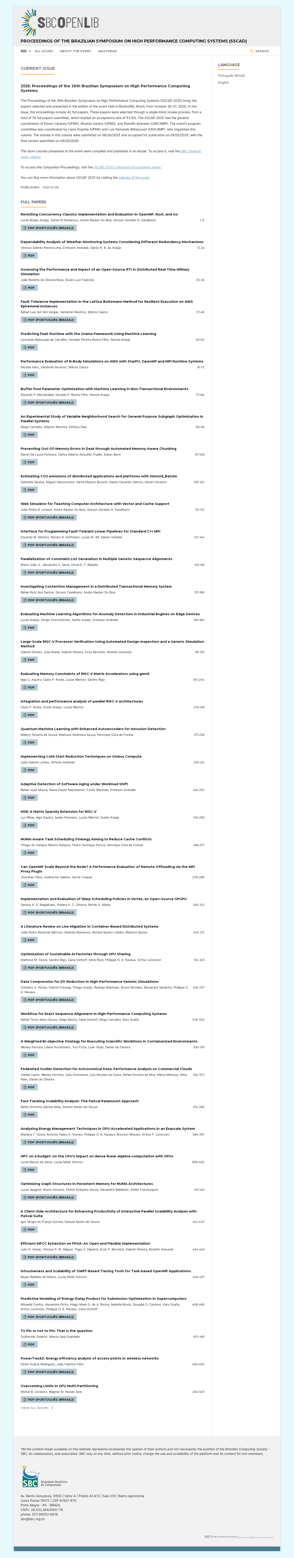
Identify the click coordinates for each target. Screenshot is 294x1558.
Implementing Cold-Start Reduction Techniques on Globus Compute (81, 756)
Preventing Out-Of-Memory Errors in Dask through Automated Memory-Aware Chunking (98, 449)
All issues (44, 51)
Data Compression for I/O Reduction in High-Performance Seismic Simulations (89, 982)
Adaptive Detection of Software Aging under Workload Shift (74, 784)
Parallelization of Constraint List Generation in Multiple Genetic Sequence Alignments (96, 559)
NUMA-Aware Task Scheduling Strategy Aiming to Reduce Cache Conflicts (86, 839)
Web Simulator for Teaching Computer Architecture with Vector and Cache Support (95, 504)
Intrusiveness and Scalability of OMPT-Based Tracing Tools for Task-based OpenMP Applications (106, 1271)
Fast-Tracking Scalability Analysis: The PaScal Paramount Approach (80, 1101)
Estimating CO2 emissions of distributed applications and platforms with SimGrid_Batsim (99, 476)
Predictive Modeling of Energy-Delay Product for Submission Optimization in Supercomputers (104, 1299)
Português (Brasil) (231, 75)
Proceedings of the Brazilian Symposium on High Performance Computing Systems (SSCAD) (134, 41)
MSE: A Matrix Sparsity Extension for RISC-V (58, 812)
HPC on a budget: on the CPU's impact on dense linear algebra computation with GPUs (97, 1156)
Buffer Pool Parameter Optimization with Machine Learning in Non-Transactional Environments (104, 389)
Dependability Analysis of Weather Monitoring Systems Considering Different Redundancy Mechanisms (112, 242)
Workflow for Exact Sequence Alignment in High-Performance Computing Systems (94, 1014)
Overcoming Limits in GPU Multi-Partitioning (59, 1386)
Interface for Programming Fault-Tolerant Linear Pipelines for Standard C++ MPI (90, 531)
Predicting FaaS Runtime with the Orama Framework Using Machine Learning (88, 334)
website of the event (134, 177)
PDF (31, 255)
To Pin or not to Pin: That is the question (57, 1331)
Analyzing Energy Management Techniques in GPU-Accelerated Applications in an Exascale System (108, 1129)
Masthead (107, 51)
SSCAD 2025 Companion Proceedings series (127, 167)
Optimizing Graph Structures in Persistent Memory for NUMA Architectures (87, 1184)
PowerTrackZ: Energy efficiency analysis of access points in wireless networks (90, 1358)
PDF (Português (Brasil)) (50, 228)
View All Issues (35, 1408)
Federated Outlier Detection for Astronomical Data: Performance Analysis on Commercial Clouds (106, 1069)
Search (261, 51)
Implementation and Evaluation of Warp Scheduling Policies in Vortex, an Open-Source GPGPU (104, 899)
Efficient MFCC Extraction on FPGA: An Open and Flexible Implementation (85, 1243)
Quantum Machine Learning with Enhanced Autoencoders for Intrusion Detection (93, 729)
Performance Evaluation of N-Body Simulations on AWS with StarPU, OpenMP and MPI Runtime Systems (112, 361)
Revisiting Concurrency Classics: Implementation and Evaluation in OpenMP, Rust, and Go (99, 214)
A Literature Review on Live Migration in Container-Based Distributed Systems (89, 926)
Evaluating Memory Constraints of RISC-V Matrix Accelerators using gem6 (85, 674)
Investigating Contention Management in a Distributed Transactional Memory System (96, 586)
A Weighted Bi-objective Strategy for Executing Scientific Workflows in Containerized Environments (109, 1041)
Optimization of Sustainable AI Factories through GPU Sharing (75, 954)
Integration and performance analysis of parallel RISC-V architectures (82, 701)
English (223, 82)
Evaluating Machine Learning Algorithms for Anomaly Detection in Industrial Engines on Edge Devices (110, 614)
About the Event (75, 51)
